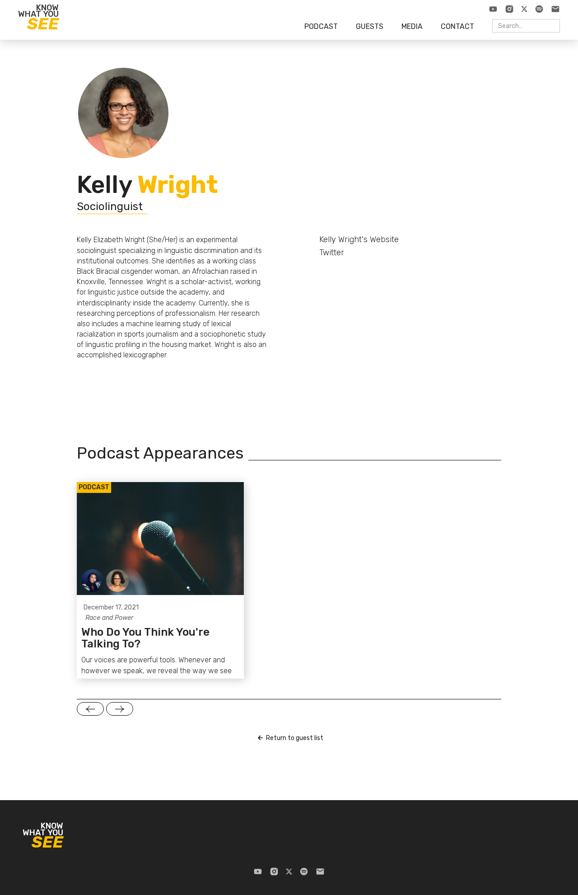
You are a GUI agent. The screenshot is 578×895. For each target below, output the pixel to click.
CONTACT (457, 26)
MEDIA (412, 26)
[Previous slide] (90, 709)
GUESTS (369, 26)
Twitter (331, 253)
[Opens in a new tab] (493, 9)
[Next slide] (119, 709)
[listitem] (160, 580)
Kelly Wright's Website (359, 239)
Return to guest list (294, 738)
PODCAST (321, 26)
